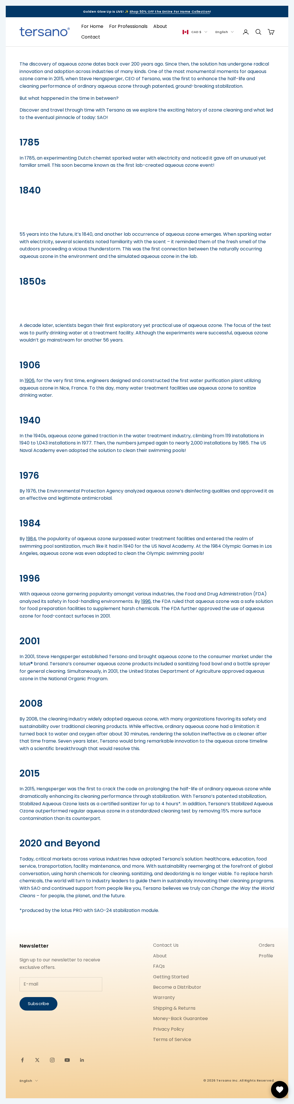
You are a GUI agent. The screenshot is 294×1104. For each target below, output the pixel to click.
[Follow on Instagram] (52, 1060)
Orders (266, 945)
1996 (146, 601)
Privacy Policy (168, 1029)
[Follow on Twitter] (37, 1060)
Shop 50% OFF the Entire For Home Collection (169, 11)
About (160, 26)
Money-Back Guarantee (180, 1018)
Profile (266, 955)
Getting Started (171, 976)
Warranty (164, 997)
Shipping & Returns (174, 1008)
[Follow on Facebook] (22, 1060)
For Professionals (128, 26)
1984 (31, 538)
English (221, 32)
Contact (90, 37)
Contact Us (166, 945)
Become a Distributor (177, 987)
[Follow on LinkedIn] (82, 1060)
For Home (92, 26)
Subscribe (38, 1003)
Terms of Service (172, 1039)
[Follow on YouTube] (67, 1060)
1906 (29, 380)
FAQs (159, 966)
